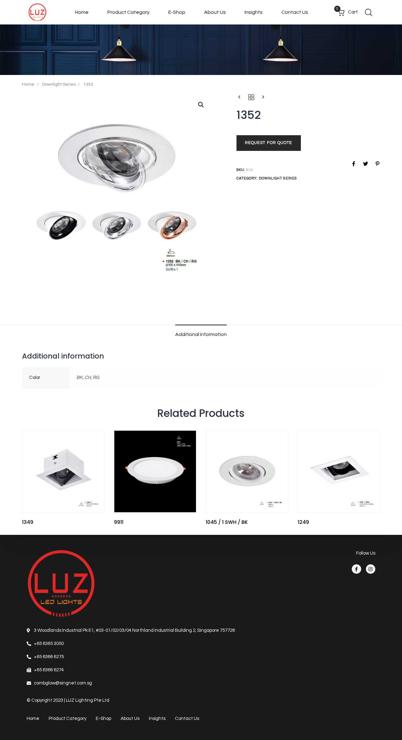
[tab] (201, 335)
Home (82, 12)
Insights (254, 12)
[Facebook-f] (356, 569)
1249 (303, 522)
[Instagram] (370, 569)
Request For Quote (268, 143)
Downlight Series (59, 84)
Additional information (201, 334)
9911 (118, 522)
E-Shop (176, 12)
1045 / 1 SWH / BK (227, 522)
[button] (368, 12)
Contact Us (294, 12)
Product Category (128, 12)
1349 (27, 522)
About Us (215, 12)
